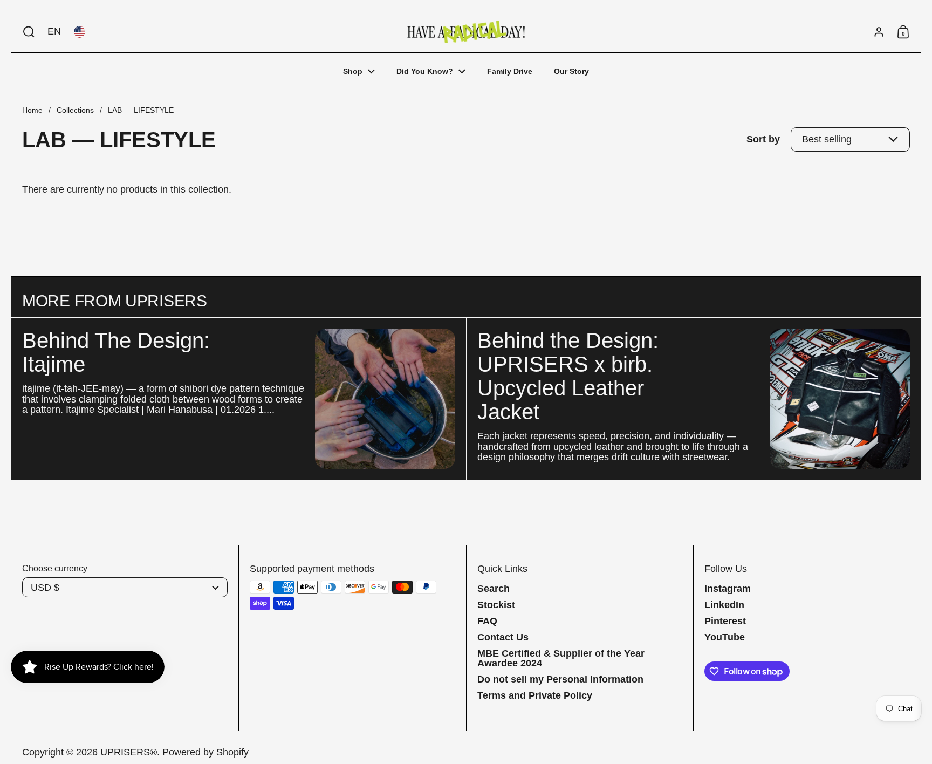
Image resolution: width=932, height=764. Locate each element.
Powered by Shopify (205, 752)
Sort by (763, 139)
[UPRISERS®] (466, 31)
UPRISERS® (128, 752)
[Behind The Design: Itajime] (385, 399)
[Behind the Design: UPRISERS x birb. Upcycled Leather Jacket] (840, 399)
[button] (26, 31)
